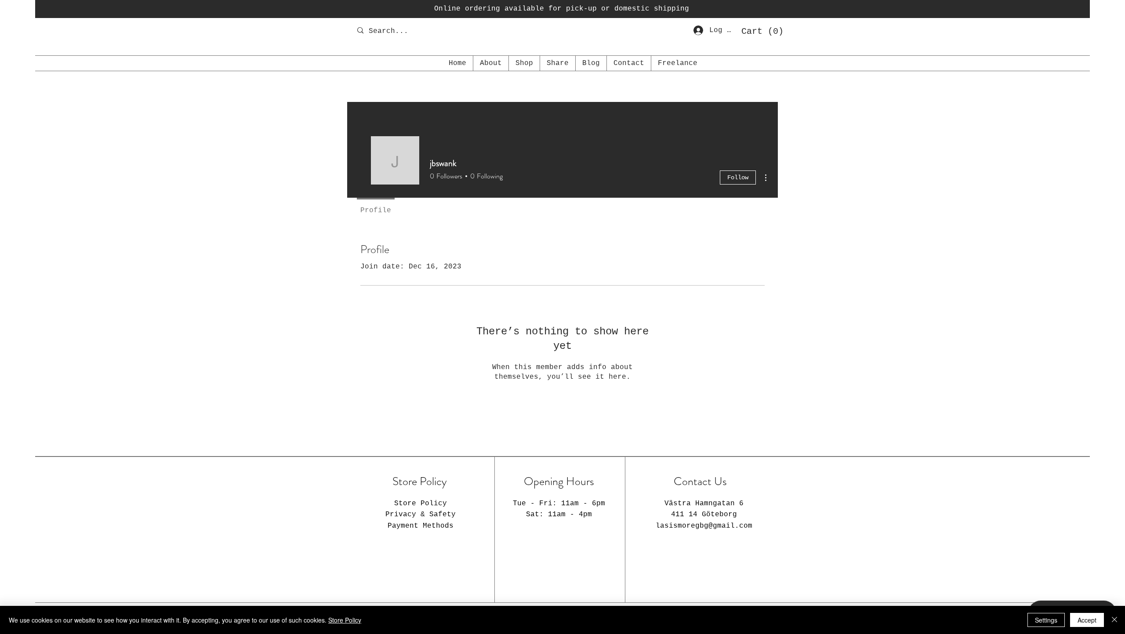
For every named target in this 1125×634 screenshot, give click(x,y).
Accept (1087, 620)
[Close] (1114, 620)
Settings (1046, 620)
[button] (759, 31)
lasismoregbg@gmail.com (704, 526)
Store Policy (344, 620)
